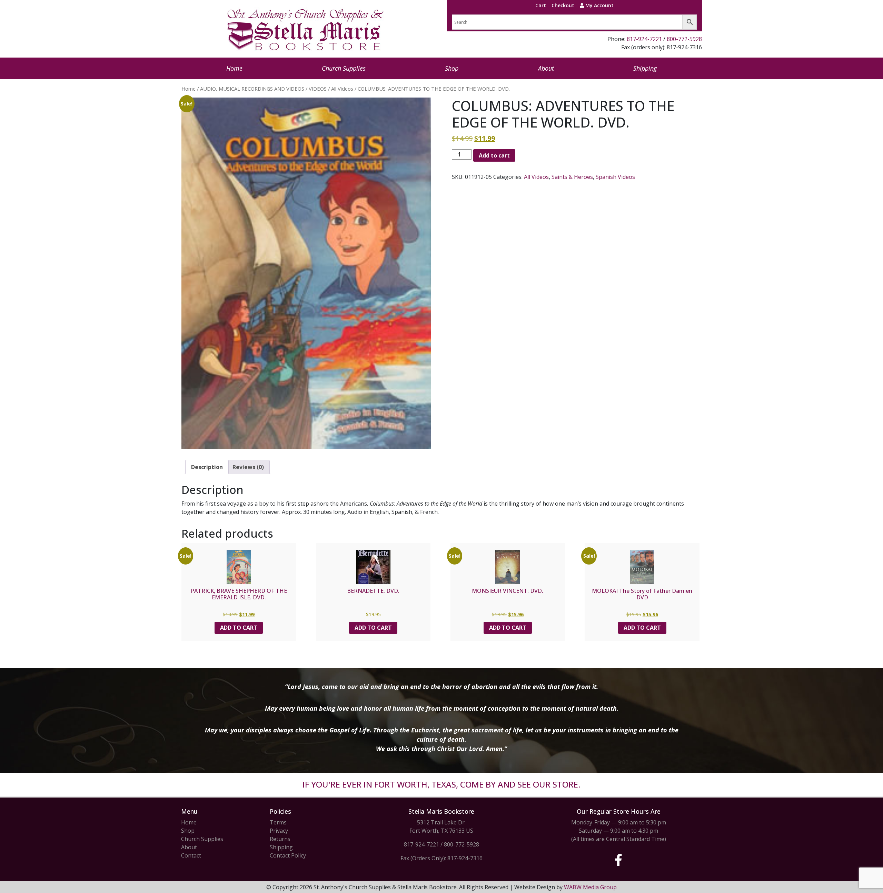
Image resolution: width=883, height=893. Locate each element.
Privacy (279, 830)
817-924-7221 (644, 39)
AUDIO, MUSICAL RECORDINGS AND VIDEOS (252, 88)
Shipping (645, 68)
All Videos (342, 88)
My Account (599, 5)
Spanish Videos (615, 177)
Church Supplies (344, 68)
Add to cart (494, 155)
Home (234, 68)
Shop (451, 68)
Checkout (563, 5)
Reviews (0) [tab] (248, 467)
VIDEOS (318, 88)
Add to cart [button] (238, 627)
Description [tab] (207, 467)
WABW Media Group (590, 887)
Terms (278, 822)
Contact (191, 855)
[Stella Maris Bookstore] (306, 29)
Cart (540, 5)
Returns (280, 839)
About (546, 68)
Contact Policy (288, 855)
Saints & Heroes (572, 177)
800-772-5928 (684, 39)
